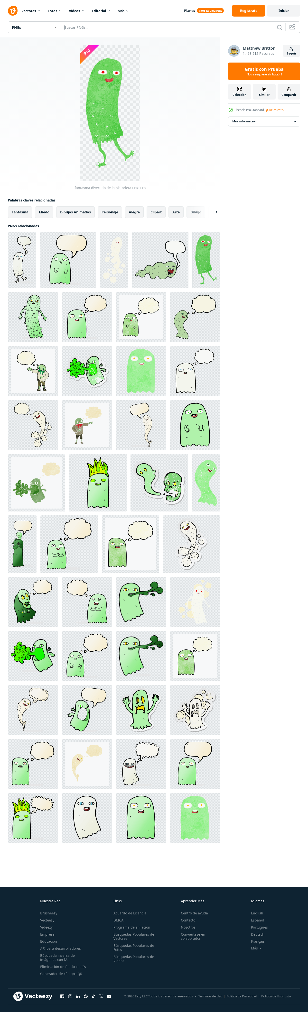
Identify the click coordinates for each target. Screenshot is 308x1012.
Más (121, 11)
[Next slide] (212, 212)
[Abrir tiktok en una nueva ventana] (93, 996)
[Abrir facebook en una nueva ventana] (62, 996)
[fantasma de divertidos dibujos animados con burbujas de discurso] (68, 260)
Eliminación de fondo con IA (63, 966)
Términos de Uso (210, 996)
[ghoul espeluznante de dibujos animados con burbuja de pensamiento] (33, 602)
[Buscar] (279, 27)
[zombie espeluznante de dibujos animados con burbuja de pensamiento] (33, 371)
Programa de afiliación (131, 927)
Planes (189, 10)
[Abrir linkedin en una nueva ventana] (78, 996)
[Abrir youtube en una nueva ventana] (109, 996)
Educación (48, 941)
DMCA (118, 920)
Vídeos (74, 11)
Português (259, 927)
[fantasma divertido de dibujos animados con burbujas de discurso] (22, 260)
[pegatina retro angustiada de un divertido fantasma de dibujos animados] (87, 371)
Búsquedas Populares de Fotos (133, 947)
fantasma (20, 212)
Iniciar (284, 10)
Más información (244, 121)
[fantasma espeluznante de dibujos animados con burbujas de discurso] (141, 425)
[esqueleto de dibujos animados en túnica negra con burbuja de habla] (22, 544)
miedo (44, 212)
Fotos (52, 11)
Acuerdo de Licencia (129, 913)
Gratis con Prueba (264, 71)
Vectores (28, 11)
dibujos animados (75, 212)
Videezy (46, 927)
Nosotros (188, 927)
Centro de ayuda (194, 913)
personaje (110, 212)
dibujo (195, 212)
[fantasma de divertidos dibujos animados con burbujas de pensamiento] (87, 317)
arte (176, 212)
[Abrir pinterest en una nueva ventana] (86, 996)
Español (257, 920)
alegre (134, 212)
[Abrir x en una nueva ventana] (101, 996)
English (257, 913)
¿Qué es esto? (275, 110)
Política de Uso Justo (276, 996)
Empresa (47, 934)
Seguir (291, 53)
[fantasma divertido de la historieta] (206, 260)
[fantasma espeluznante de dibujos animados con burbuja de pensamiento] (33, 425)
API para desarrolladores (60, 948)
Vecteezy (47, 920)
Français (258, 941)
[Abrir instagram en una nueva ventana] (70, 996)
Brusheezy (48, 913)
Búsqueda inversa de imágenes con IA (57, 957)
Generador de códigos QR (61, 973)
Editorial (99, 11)
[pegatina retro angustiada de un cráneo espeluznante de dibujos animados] (159, 482)
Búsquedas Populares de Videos (133, 958)
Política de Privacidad (241, 996)
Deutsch (257, 934)
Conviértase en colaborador (193, 936)
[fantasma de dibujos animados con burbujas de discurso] (160, 260)
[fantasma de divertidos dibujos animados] (141, 371)
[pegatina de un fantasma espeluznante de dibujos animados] (141, 710)
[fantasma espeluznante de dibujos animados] (114, 260)
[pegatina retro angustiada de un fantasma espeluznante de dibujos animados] (191, 544)
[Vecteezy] (13, 11)
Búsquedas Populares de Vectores (133, 936)
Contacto (188, 920)
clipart (156, 212)
